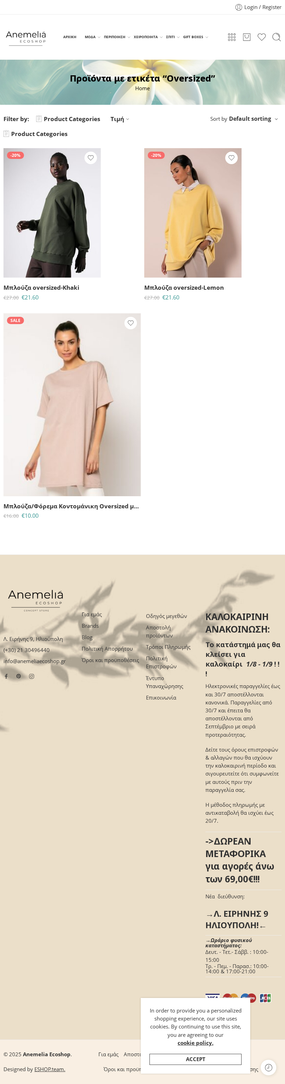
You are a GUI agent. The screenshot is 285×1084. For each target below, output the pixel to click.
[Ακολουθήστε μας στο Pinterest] (19, 676)
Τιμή (117, 119)
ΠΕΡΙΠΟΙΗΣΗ (114, 36)
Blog (87, 637)
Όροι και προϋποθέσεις (110, 660)
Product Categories (72, 119)
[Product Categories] (232, 37)
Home (142, 88)
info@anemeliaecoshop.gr (34, 661)
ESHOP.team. (49, 1069)
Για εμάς (92, 614)
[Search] (277, 37)
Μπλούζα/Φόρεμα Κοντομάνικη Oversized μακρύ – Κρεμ (72, 506)
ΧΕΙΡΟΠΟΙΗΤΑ (146, 36)
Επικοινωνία (161, 697)
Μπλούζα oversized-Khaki (41, 287)
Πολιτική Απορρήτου (107, 648)
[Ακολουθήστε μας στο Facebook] (6, 676)
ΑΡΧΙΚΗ (69, 36)
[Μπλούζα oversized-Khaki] (52, 213)
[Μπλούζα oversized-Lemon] (193, 213)
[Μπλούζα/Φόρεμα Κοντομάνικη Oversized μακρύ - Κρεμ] (72, 404)
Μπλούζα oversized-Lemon (184, 287)
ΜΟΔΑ (90, 36)
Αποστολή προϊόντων (159, 631)
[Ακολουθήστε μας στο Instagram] (31, 676)
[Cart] (247, 37)
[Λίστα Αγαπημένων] (90, 158)
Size (8, 476)
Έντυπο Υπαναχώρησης (164, 682)
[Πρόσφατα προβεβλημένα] (268, 1067)
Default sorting (250, 118)
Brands (90, 626)
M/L (22, 486)
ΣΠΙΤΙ (170, 36)
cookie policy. (195, 1043)
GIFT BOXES (193, 36)
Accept (195, 1059)
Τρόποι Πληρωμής (168, 647)
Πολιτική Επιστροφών (161, 662)
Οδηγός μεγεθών (166, 616)
